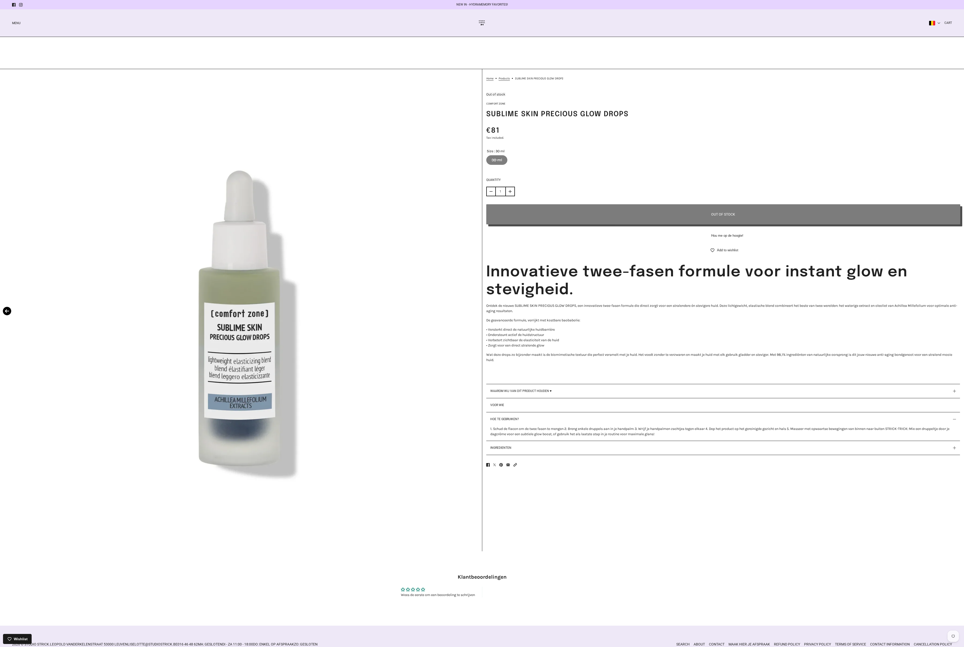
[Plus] (510, 191)
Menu (16, 23)
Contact (717, 644)
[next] (475, 311)
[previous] (7, 311)
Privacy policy (817, 644)
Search (683, 644)
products (504, 78)
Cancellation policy (933, 644)
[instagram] (21, 5)
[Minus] (491, 191)
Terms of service (850, 644)
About (699, 644)
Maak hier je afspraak (749, 644)
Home (490, 78)
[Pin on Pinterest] (501, 465)
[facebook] (14, 5)
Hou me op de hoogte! (727, 235)
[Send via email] (508, 465)
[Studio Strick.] (482, 23)
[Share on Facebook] (488, 465)
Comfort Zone (495, 103)
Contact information (890, 644)
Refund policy (787, 644)
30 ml (497, 160)
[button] (515, 465)
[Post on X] (494, 465)
